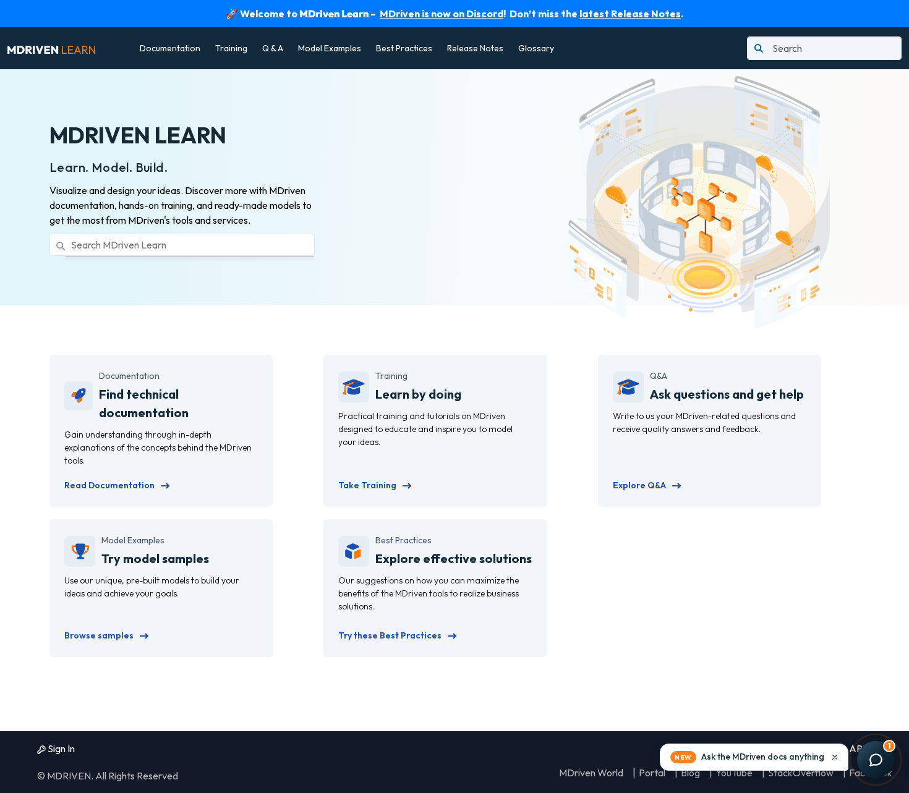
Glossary (536, 48)
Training (231, 48)
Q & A (272, 48)
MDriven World (591, 772)
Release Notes (475, 48)
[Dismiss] (834, 757)
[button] (754, 757)
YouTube (734, 772)
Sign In (60, 748)
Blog (690, 772)
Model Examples (329, 48)
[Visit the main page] (51, 48)
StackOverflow (801, 772)
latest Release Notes (630, 13)
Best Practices (404, 48)
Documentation (170, 48)
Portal (652, 772)
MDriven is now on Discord (441, 13)
